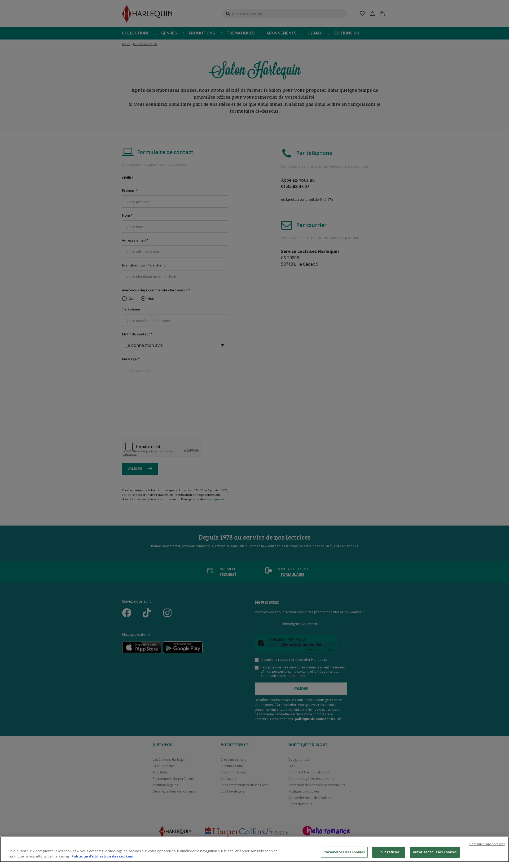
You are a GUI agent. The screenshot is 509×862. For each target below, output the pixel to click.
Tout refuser (389, 852)
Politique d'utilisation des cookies (102, 856)
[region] (254, 849)
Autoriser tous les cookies (435, 852)
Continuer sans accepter (487, 844)
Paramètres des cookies (344, 852)
